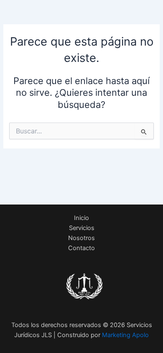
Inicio (81, 218)
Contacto (81, 248)
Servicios (81, 228)
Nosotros (81, 238)
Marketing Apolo (125, 335)
